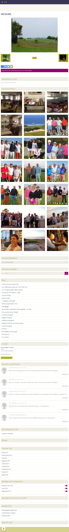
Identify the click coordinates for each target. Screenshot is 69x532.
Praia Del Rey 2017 (7, 455)
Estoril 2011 (5, 472)
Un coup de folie (6, 295)
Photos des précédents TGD (9, 304)
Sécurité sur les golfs (7, 315)
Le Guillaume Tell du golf (8, 301)
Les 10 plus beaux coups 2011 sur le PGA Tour (14, 287)
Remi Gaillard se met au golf (9, 331)
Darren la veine (6, 298)
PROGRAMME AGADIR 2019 (9, 510)
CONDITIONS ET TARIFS (8, 513)
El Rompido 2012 (6, 469)
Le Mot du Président (7, 433)
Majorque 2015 (6, 461)
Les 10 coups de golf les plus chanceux (12, 290)
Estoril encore (5, 334)
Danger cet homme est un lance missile (12, 323)
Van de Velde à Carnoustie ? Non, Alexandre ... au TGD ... (17, 309)
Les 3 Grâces (5, 337)
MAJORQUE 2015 (34, 491)
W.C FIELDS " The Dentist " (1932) (11, 292)
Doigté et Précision (7, 317)
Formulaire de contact (6, 357)
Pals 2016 (4, 458)
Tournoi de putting (7, 326)
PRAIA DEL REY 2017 (34, 485)
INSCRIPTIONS (6, 516)
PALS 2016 (34, 488)
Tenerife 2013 (5, 466)
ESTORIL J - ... (5, 329)
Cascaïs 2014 (5, 463)
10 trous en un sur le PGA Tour (10, 284)
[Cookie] (3, 528)
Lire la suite (65, 374)
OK (66, 273)
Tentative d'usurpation (8, 320)
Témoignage (5, 306)
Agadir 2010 (5, 475)
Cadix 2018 (5, 452)
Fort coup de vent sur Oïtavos (10, 312)
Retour (34, 58)
